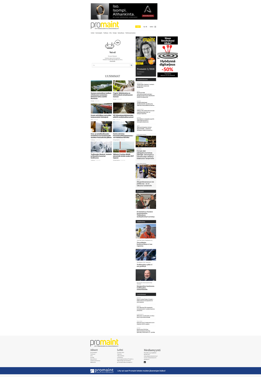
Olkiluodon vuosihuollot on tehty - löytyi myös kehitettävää (146, 316)
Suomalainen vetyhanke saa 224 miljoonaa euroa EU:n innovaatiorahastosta (145, 120)
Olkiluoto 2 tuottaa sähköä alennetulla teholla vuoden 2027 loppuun (123, 156)
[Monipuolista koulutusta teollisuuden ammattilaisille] (146, 275)
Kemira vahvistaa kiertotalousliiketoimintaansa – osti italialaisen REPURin (123, 135)
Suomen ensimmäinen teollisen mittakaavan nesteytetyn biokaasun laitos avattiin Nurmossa (101, 95)
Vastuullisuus (121, 33)
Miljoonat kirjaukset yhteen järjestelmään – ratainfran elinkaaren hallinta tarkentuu (144, 128)
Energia (115, 33)
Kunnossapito (98, 33)
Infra (110, 33)
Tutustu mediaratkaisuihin (150, 357)
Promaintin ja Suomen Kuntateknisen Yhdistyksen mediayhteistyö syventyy (146, 214)
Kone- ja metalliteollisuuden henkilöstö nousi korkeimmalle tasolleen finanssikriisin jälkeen (101, 135)
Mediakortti (146, 359)
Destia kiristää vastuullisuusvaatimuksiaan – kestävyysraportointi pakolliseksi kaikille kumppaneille (146, 95)
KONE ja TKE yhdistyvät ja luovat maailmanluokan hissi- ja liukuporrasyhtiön (145, 112)
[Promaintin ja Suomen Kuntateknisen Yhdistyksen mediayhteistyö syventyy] (146, 201)
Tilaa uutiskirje (120, 355)
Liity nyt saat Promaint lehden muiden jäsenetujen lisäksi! (142, 371)
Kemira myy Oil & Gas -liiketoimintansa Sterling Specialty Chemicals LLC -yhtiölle (146, 331)
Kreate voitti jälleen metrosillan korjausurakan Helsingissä (101, 116)
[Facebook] (145, 362)
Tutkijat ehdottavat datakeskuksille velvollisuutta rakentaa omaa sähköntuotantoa (145, 104)
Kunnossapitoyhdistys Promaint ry (125, 359)
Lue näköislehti (140, 71)
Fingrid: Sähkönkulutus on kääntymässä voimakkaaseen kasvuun (123, 94)
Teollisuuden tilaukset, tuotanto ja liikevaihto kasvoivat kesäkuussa (101, 156)
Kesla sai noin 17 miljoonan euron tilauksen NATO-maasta (145, 323)
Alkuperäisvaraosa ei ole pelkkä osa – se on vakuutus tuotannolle (145, 184)
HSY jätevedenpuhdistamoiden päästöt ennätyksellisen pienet (123, 116)
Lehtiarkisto (120, 357)
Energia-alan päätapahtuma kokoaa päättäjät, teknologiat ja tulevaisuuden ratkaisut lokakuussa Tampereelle (145, 154)
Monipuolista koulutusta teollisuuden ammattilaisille (145, 287)
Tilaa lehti (139, 73)
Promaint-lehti (120, 352)
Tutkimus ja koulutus (130, 33)
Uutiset (92, 33)
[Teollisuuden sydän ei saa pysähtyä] (146, 254)
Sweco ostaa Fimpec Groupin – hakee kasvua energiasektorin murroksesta (145, 300)
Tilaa (137, 26)
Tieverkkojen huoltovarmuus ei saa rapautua (144, 244)
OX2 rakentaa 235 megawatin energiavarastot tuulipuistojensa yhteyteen (146, 309)
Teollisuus (105, 33)
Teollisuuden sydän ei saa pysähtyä (144, 265)
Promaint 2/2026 (145, 69)
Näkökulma (93, 362)
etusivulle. (112, 61)
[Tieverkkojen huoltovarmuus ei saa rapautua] (146, 231)
